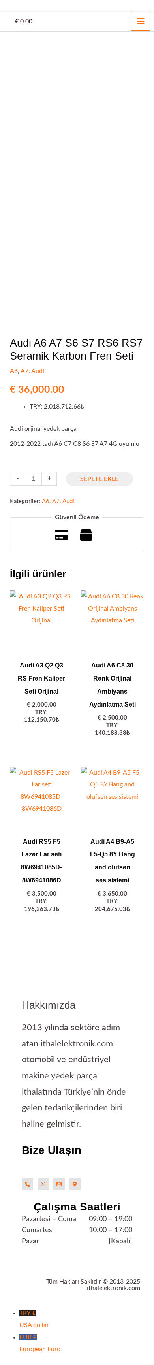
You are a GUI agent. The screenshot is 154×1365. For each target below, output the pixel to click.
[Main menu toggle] (140, 21)
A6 (14, 371)
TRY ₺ (34, 1319)
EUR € (39, 1343)
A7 (24, 371)
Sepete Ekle (99, 479)
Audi (37, 371)
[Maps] (75, 1184)
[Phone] (27, 1184)
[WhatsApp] (43, 1184)
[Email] (59, 1184)
